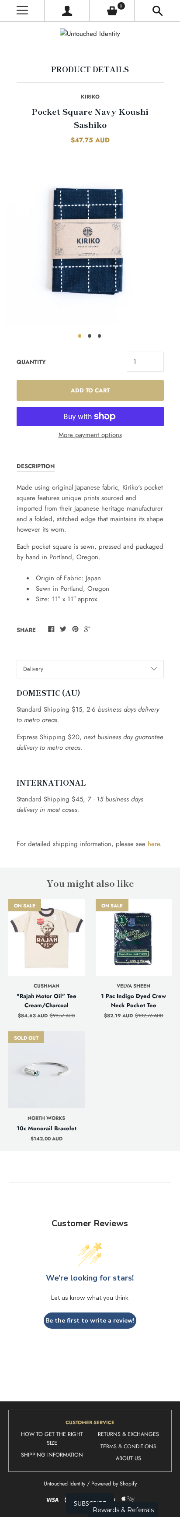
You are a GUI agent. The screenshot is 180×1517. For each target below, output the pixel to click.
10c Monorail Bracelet (46, 1128)
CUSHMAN (46, 985)
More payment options (90, 435)
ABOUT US (128, 1458)
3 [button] (99, 336)
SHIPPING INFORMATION (52, 1455)
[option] (90, 240)
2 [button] (89, 336)
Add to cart (90, 390)
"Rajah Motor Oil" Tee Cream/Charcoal (46, 1000)
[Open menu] (22, 11)
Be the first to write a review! (90, 1320)
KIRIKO (90, 97)
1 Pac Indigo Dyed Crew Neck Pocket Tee (133, 1000)
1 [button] (80, 336)
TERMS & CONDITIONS (128, 1446)
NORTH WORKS (46, 1118)
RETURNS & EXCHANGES (128, 1434)
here (154, 844)
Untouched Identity (64, 1484)
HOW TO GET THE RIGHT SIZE (52, 1438)
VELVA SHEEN (133, 985)
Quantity (31, 362)
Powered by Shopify (114, 1484)
